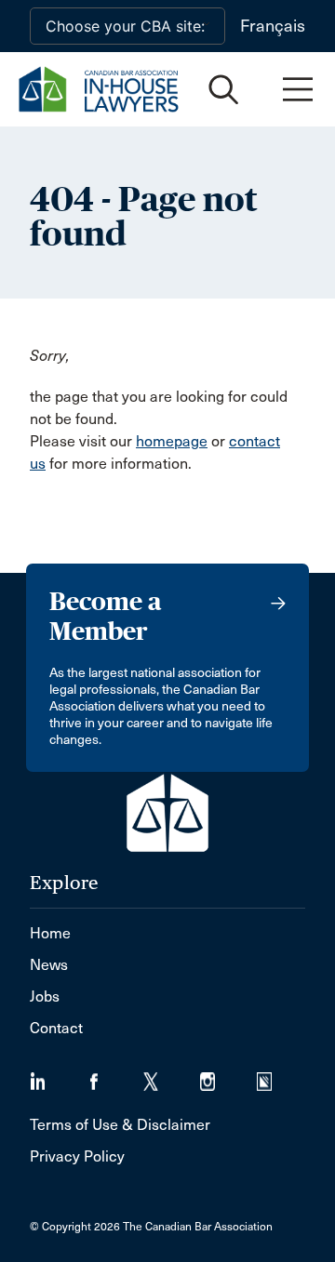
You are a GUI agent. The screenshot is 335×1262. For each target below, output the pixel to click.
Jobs (45, 996)
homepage (172, 441)
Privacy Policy (77, 1156)
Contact (56, 1028)
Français (272, 26)
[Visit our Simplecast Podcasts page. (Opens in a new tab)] (276, 1075)
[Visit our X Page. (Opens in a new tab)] (171, 1075)
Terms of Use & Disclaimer (120, 1125)
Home (50, 933)
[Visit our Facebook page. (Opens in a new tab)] (115, 1075)
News (49, 965)
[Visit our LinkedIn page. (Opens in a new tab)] (58, 1075)
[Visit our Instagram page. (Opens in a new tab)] (228, 1075)
